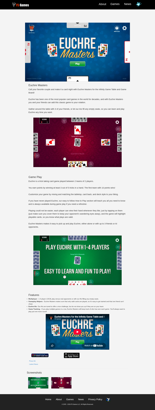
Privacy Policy (95, 399)
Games (115, 4)
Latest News (33, 364)
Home (48, 399)
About (102, 4)
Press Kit (32, 361)
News (127, 4)
